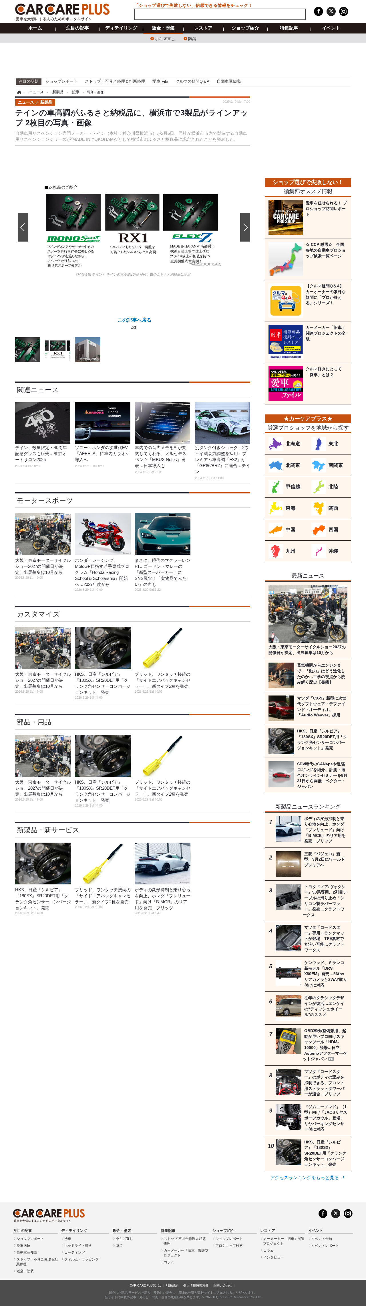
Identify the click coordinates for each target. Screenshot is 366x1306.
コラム (169, 1262)
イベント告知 (321, 1239)
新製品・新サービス (48, 830)
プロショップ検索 (229, 1246)
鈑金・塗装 (163, 28)
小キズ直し (165, 38)
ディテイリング (121, 28)
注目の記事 (77, 28)
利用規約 (172, 1285)
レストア (203, 28)
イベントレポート (325, 1246)
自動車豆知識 (229, 81)
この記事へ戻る (135, 323)
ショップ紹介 (245, 28)
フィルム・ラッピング (81, 1259)
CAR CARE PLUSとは (145, 1285)
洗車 (67, 1239)
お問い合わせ (222, 1285)
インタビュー (273, 1257)
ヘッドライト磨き (78, 1246)
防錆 (192, 38)
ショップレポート (61, 81)
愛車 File (160, 81)
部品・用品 (34, 722)
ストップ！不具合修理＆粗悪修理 (115, 81)
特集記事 (289, 28)
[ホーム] (18, 92)
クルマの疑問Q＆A (192, 81)
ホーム (35, 28)
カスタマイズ (38, 614)
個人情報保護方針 (195, 1285)
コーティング (74, 1252)
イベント (331, 28)
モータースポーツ (45, 500)
